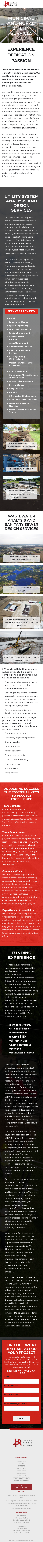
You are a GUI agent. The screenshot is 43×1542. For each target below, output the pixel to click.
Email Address (11, 1386)
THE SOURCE (21, 1468)
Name (6, 1377)
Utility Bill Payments (21, 1478)
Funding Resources (21, 1480)
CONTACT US (21, 1473)
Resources (21, 1471)
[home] (9, 4)
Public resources (21, 1487)
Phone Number (11, 1395)
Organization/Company (15, 1404)
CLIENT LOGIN (21, 1475)
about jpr (22, 1461)
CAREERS (21, 1466)
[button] (38, 4)
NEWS (21, 1463)
